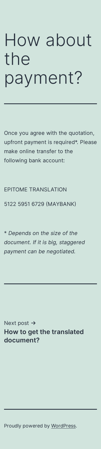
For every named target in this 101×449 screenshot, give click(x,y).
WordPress (63, 426)
